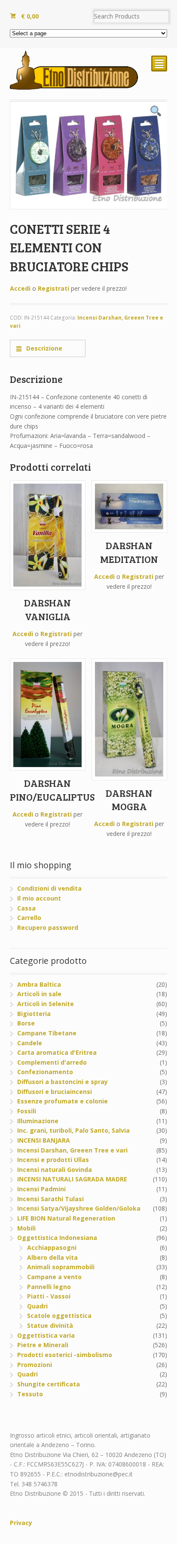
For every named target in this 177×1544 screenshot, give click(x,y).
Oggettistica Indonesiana (57, 1237)
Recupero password (47, 927)
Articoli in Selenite (45, 1004)
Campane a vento (54, 1277)
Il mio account (39, 898)
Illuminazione (37, 1121)
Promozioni (34, 1365)
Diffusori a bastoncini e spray (62, 1082)
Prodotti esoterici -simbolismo (64, 1355)
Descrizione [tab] (43, 348)
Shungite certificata (48, 1384)
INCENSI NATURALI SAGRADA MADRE (72, 1179)
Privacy (21, 1523)
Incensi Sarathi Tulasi (50, 1199)
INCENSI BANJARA (43, 1140)
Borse (26, 1023)
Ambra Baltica (39, 984)
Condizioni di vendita (49, 888)
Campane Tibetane (46, 1033)
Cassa (26, 908)
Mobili (26, 1228)
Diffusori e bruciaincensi (54, 1091)
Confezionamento (45, 1072)
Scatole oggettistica (59, 1315)
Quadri (37, 1306)
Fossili (26, 1111)
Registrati (53, 288)
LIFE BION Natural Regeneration (66, 1218)
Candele (29, 1043)
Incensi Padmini (41, 1189)
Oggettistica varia (46, 1335)
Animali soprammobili (61, 1267)
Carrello (29, 917)
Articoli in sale (39, 994)
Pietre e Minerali (42, 1345)
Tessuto (30, 1394)
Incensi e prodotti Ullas (53, 1160)
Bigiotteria (34, 1014)
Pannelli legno (49, 1287)
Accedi (20, 288)
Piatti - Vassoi (48, 1296)
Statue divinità (50, 1325)
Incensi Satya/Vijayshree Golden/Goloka (78, 1208)
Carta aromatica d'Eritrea (57, 1052)
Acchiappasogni (51, 1247)
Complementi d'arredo (52, 1062)
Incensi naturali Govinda (54, 1169)
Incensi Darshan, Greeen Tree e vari (72, 1150)
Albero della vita (52, 1257)
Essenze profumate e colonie (62, 1101)
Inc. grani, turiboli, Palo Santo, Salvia (73, 1130)
